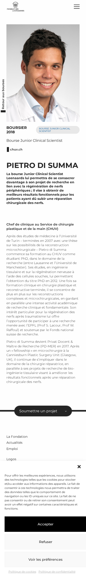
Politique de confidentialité (57, 571)
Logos (11, 459)
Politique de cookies (22, 571)
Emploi (12, 449)
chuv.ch (16, 149)
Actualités (14, 442)
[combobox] (43, 411)
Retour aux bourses (3, 94)
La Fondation (17, 437)
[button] (79, 466)
